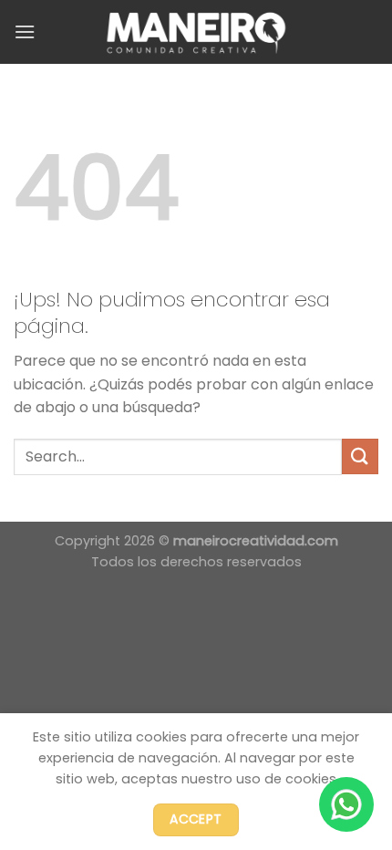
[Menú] (25, 31)
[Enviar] (360, 456)
